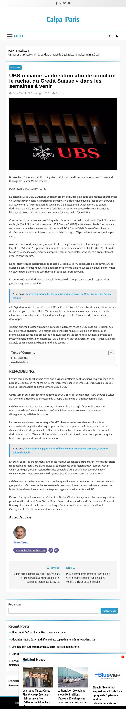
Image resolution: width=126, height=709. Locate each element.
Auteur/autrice (20, 361)
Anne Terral (19, 93)
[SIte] (50, 550)
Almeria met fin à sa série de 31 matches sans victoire (38, 632)
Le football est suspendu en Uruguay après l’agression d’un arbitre (45, 646)
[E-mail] (56, 550)
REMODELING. (20, 357)
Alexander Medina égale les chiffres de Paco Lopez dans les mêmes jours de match (53, 639)
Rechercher (14, 604)
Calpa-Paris (63, 19)
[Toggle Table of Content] (109, 353)
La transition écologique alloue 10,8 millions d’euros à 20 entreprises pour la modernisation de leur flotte (72, 698)
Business (15, 67)
